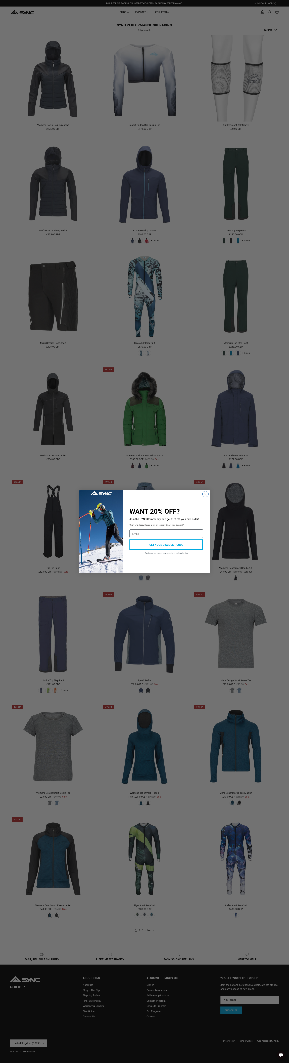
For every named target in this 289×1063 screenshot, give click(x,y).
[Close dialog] (205, 494)
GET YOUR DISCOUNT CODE (166, 544)
